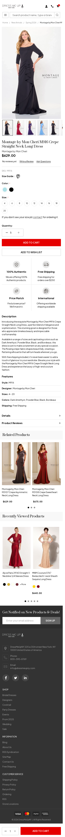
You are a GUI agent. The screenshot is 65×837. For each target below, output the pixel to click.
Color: (6, 183)
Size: (5, 197)
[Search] (57, 15)
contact (37, 217)
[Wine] (17, 584)
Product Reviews (12, 423)
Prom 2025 (8, 719)
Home (5, 22)
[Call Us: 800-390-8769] (52, 6)
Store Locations (10, 803)
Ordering (6, 794)
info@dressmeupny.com (22, 668)
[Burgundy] (38, 586)
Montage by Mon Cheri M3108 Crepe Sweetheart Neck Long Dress (44, 492)
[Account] (46, 6)
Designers (7, 700)
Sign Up (50, 620)
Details (6, 415)
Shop (5, 689)
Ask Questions (43, 161)
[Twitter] (15, 677)
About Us (6, 747)
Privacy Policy (9, 784)
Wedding (6, 724)
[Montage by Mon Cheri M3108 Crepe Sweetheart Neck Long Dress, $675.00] (46, 463)
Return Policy (9, 789)
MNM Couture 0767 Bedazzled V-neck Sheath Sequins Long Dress (45, 575)
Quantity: (7, 225)
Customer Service (12, 774)
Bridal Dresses (9, 695)
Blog (4, 742)
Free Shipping (9, 766)
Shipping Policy (10, 779)
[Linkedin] (25, 677)
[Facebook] (5, 677)
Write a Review (27, 161)
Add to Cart (31, 242)
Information (9, 736)
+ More (23, 584)
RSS (4, 799)
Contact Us (8, 761)
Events (5, 714)
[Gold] (8, 584)
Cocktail (6, 704)
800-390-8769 (18, 659)
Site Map (6, 756)
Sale (4, 729)
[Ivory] (13, 584)
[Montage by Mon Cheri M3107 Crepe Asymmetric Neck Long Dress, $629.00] (16, 463)
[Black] (4, 584)
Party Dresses (9, 709)
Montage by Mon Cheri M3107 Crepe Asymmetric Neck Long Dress (15, 492)
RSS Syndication (10, 752)
